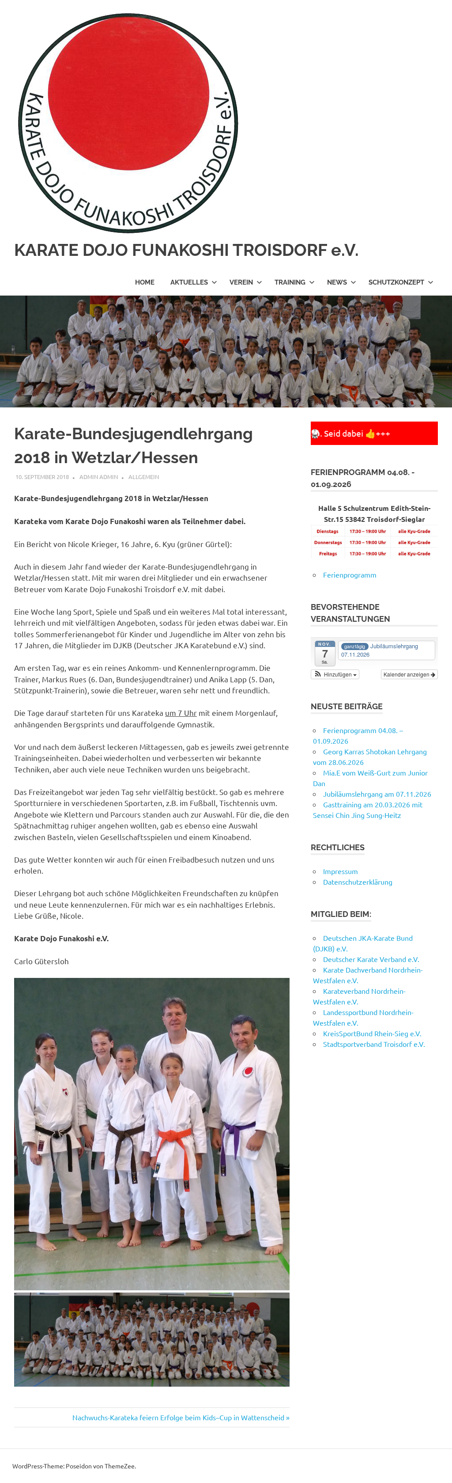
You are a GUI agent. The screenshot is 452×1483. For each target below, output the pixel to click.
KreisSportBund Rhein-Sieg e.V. (372, 1033)
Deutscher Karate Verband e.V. (371, 958)
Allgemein (143, 476)
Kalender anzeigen (407, 674)
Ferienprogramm (350, 574)
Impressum (340, 871)
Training (290, 282)
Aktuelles (189, 282)
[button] (335, 674)
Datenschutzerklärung (357, 881)
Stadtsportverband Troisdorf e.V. (375, 1043)
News (337, 282)
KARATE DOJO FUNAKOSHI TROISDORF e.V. (186, 250)
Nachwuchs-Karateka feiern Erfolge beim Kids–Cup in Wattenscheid (178, 1417)
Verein (241, 282)
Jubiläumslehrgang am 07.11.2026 (377, 793)
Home (144, 282)
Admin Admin (98, 476)
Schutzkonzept (396, 282)
